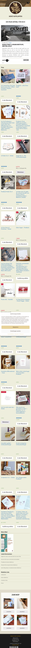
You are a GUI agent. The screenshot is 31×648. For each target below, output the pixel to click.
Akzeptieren (15, 327)
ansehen (9, 611)
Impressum (17, 334)
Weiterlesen (20, 172)
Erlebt (10, 42)
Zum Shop (15, 595)
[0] (28, 5)
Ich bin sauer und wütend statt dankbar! (12, 559)
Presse (2, 583)
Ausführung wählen (22, 278)
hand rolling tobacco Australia (7, 567)
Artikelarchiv (3, 574)
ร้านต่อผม (3, 562)
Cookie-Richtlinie (11, 334)
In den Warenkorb (7, 100)
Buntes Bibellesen (10, 562)
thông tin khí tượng (5, 565)
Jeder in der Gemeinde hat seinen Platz (13, 556)
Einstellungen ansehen (15, 331)
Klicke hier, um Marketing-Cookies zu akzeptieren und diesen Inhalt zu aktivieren (15, 33)
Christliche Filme (4, 580)
